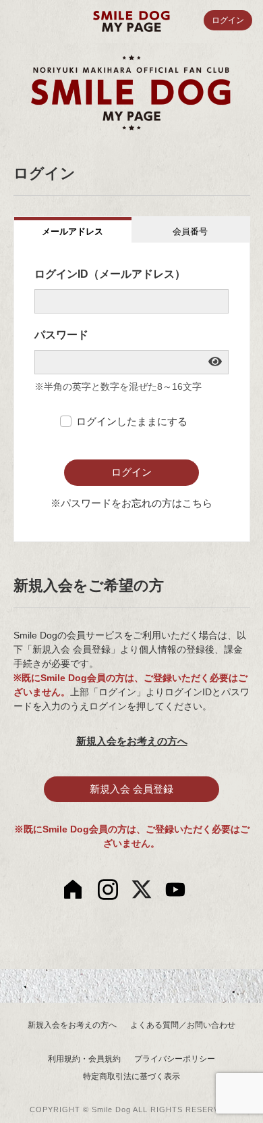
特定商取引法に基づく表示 (131, 1076)
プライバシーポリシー (174, 1059)
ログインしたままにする (131, 421)
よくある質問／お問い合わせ (182, 1025)
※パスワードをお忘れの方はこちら (131, 503)
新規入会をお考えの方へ (131, 741)
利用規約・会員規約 (84, 1059)
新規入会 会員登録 (131, 789)
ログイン (228, 20)
